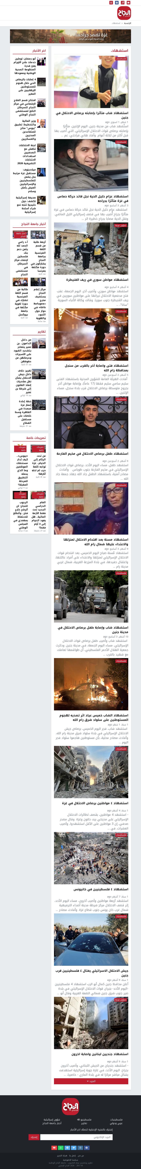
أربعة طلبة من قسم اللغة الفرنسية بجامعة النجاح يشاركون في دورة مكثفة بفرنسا (38, 256)
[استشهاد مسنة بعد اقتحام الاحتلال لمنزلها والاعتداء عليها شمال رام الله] (91, 508)
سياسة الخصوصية (70, 1160)
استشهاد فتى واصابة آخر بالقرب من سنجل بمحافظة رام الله (96, 368)
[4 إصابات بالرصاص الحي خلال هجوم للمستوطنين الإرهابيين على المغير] (41, 82)
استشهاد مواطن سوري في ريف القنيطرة (97, 280)
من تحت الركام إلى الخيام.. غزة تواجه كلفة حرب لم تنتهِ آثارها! (39, 465)
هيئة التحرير (62, 1156)
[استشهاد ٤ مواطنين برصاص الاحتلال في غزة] (91, 772)
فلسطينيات (121, 59)
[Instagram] (80, 1148)
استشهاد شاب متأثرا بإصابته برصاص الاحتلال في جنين (92, 115)
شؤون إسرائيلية (52, 1119)
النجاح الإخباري (124, 13)
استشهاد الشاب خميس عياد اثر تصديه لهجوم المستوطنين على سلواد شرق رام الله (93, 717)
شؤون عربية (120, 225)
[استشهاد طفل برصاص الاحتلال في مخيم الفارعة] (91, 422)
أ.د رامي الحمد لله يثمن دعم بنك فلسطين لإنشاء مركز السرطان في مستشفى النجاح (21, 258)
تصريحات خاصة (36, 438)
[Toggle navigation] (111, 3)
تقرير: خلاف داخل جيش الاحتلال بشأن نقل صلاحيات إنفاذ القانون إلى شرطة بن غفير (23, 381)
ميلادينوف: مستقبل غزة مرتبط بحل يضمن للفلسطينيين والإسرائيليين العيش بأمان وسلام (24, 180)
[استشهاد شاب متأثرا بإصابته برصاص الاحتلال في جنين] (91, 82)
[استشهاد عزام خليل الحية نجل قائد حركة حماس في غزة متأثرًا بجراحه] (91, 165)
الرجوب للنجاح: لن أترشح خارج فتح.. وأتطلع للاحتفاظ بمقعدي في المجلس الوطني (20, 515)
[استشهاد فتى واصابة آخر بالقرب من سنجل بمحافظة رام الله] (91, 334)
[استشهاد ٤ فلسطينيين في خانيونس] (91, 858)
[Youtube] (54, 1148)
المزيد (92, 1081)
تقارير (42, 332)
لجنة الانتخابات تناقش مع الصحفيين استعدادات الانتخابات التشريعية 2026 (26, 154)
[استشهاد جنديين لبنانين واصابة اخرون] (91, 1023)
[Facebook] (87, 1148)
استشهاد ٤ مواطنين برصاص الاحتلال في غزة (95, 803)
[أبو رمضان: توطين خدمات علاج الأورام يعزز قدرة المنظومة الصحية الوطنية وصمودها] (41, 61)
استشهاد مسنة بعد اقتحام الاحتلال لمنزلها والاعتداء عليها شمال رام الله (95, 541)
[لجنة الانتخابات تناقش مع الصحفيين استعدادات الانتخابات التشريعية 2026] (41, 147)
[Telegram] (67, 1148)
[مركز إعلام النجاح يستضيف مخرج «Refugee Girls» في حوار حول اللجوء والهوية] (38, 282)
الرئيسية (127, 23)
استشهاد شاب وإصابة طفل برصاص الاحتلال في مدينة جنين (93, 629)
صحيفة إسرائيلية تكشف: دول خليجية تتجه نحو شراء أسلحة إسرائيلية (26, 205)
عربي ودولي (116, 1123)
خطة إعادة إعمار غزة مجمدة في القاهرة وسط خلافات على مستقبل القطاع (23, 412)
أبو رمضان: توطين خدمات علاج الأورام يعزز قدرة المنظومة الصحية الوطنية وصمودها (25, 66)
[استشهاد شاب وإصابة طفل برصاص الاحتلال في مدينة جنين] (91, 596)
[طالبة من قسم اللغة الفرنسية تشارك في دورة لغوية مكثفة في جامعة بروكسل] (20, 282)
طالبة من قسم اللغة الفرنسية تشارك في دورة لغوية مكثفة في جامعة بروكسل (21, 302)
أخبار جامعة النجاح (33, 224)
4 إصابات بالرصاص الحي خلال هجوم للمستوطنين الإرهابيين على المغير (25, 87)
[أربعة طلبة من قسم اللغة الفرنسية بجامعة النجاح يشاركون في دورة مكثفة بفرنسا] (38, 235)
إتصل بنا (72, 1156)
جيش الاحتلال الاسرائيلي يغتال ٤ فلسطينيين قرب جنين (92, 973)
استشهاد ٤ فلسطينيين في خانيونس (101, 889)
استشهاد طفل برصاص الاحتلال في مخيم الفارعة (92, 454)
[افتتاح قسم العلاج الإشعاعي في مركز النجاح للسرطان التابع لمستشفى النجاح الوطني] (41, 102)
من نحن (81, 1156)
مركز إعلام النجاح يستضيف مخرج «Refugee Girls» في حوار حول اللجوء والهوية (40, 304)
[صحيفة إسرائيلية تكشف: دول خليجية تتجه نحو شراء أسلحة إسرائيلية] (41, 200)
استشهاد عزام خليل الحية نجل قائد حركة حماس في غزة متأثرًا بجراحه (92, 198)
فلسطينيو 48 (84, 1119)
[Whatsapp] (61, 1148)
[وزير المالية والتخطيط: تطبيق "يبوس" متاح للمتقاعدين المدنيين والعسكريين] (41, 123)
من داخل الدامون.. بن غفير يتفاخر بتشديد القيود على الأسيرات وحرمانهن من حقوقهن (22, 350)
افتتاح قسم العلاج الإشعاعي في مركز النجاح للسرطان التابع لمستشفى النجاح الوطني (25, 107)
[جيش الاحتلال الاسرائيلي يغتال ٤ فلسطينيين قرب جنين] (91, 939)
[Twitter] (74, 1148)
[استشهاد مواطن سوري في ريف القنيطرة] (91, 248)
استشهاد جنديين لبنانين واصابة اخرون (100, 1054)
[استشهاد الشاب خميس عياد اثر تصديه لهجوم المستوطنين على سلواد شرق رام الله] (91, 684)
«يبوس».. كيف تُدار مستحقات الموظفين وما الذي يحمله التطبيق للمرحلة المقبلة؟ (22, 470)
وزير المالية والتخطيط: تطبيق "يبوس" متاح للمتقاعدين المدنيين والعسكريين (25, 130)
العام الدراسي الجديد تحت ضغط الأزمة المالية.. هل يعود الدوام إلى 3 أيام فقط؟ (38, 515)
